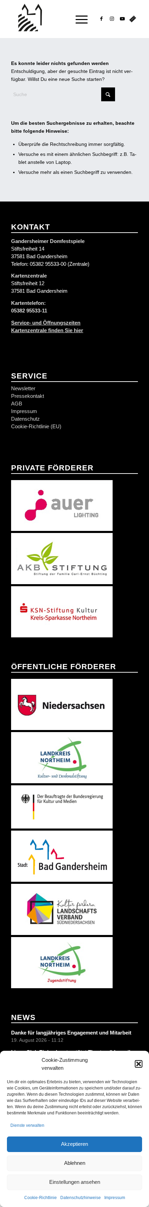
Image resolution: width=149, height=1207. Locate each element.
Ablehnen (74, 1163)
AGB (16, 403)
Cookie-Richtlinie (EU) (36, 426)
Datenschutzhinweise (80, 1197)
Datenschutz (25, 419)
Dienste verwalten (27, 1125)
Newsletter (23, 388)
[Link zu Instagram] (112, 18)
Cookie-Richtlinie (40, 1197)
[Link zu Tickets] (133, 18)
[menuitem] (81, 19)
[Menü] (81, 19)
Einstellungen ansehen (74, 1182)
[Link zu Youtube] (122, 18)
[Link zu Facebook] (101, 18)
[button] (138, 1063)
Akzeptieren (74, 1144)
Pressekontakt (27, 396)
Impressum (114, 1197)
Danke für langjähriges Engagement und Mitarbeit (71, 1033)
